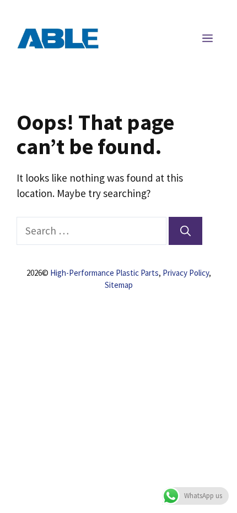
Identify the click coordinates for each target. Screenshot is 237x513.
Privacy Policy (186, 273)
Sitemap (119, 285)
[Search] (185, 231)
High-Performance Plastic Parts (104, 273)
